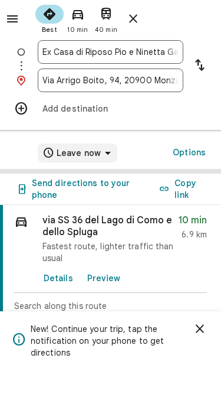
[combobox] (110, 52)
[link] (110, 273)
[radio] (49, 17)
